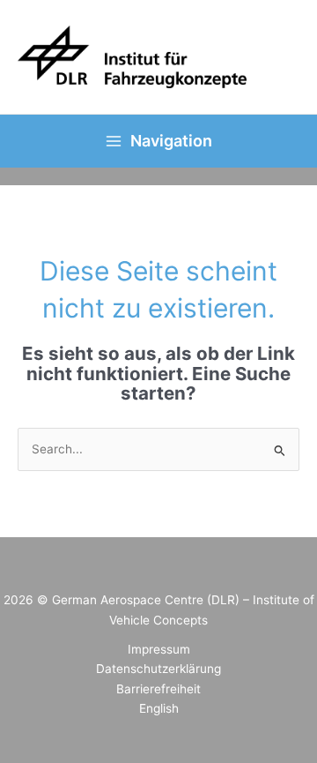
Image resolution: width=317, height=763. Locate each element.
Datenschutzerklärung (158, 669)
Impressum (159, 649)
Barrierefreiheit (158, 689)
